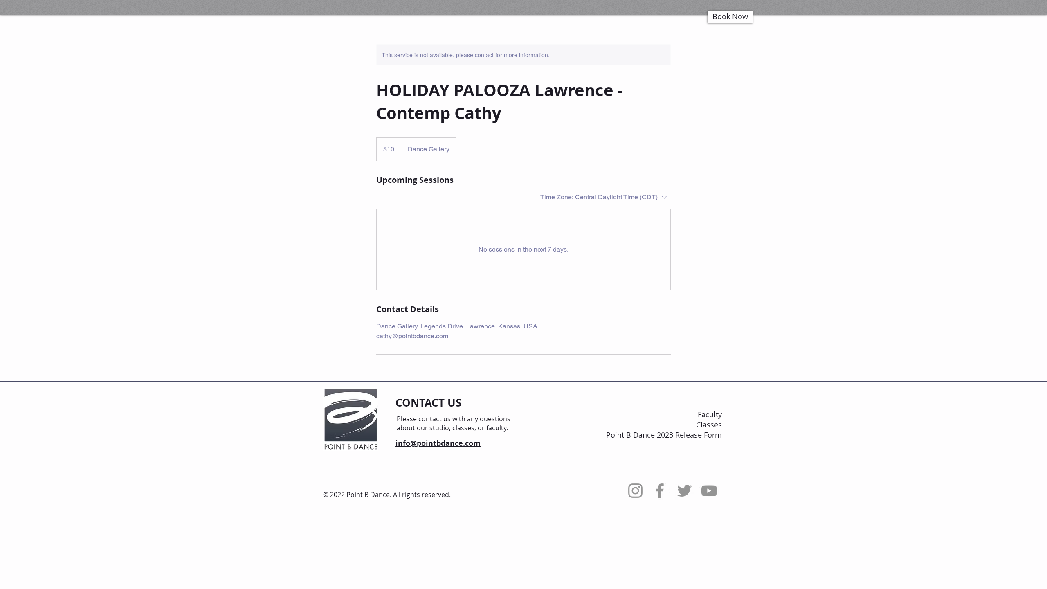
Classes (709, 424)
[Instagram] (635, 490)
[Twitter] (684, 490)
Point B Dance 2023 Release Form (664, 435)
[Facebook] (660, 490)
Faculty (710, 414)
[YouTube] (709, 490)
